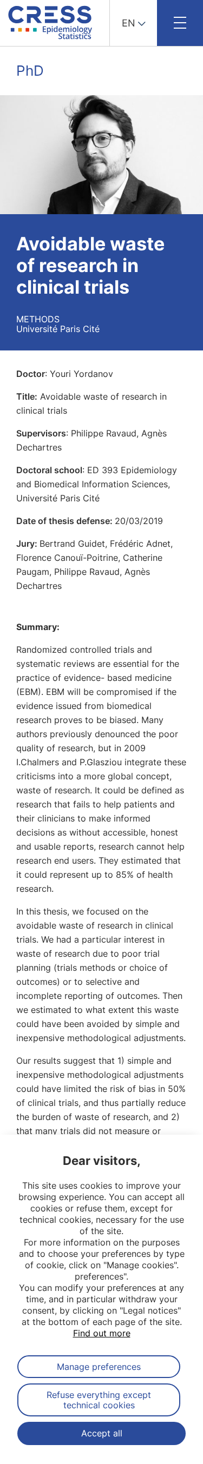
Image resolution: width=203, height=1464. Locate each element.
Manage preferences (99, 1366)
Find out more (101, 1333)
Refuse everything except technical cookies (99, 1399)
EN (128, 23)
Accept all (101, 1433)
